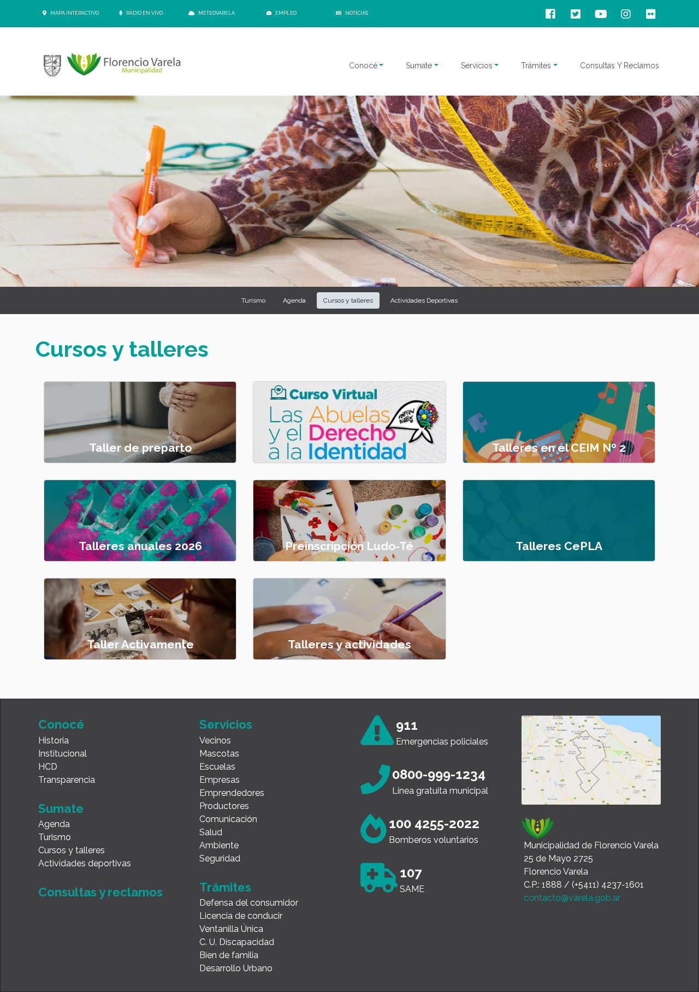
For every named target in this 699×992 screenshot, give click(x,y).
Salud (210, 832)
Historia (53, 740)
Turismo (54, 837)
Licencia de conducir (240, 916)
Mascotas (219, 753)
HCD (47, 766)
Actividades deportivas (84, 863)
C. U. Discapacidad (236, 942)
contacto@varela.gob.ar (572, 898)
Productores (224, 806)
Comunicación (228, 819)
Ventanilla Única (231, 929)
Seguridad (219, 858)
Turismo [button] (253, 300)
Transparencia (66, 780)
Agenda (54, 824)
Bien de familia (228, 955)
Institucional (62, 753)
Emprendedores (231, 793)
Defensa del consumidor (248, 902)
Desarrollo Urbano (236, 968)
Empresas (219, 780)
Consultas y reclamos (100, 892)
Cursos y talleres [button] (348, 300)
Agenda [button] (294, 300)
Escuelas (217, 766)
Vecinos (215, 740)
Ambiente (219, 845)
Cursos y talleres (71, 850)
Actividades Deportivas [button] (424, 300)
